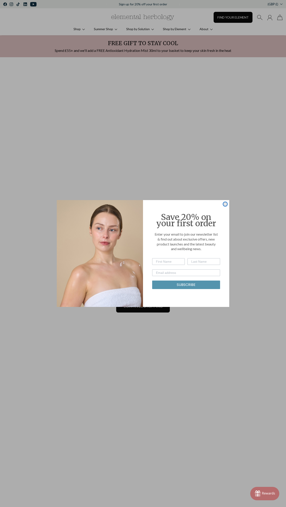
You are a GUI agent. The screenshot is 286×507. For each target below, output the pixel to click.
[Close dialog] (225, 204)
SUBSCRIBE (186, 284)
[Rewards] (264, 493)
